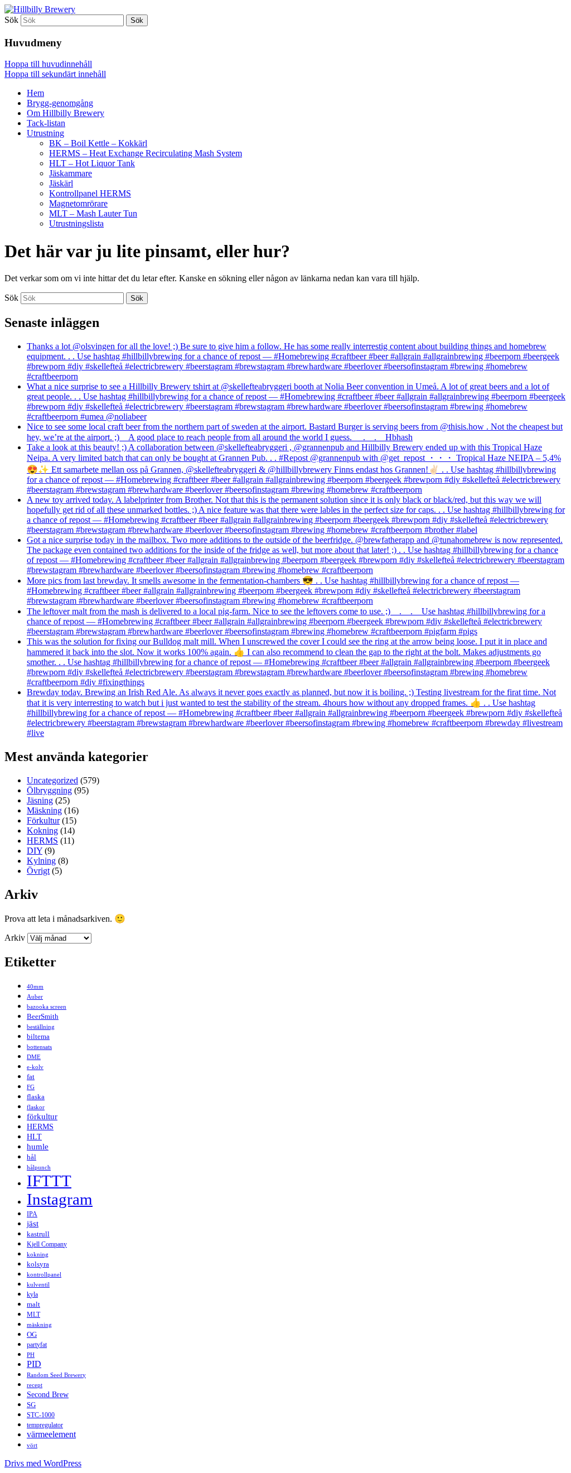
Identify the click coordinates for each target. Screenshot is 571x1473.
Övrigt (38, 870)
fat (31, 1076)
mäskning (39, 1325)
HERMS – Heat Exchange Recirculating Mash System (145, 153)
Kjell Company (47, 1244)
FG (31, 1087)
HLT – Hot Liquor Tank (92, 163)
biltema (38, 1036)
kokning (38, 1254)
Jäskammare (70, 173)
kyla (32, 1294)
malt (33, 1304)
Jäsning (40, 800)
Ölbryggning (49, 790)
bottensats (39, 1047)
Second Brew (48, 1394)
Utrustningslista (76, 223)
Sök (11, 20)
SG (31, 1404)
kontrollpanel (44, 1274)
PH (31, 1355)
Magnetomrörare (78, 203)
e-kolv (35, 1066)
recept (34, 1384)
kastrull (38, 1234)
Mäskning (44, 810)
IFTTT (49, 1181)
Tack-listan (46, 123)
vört (32, 1445)
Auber (35, 997)
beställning (41, 1026)
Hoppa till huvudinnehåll (48, 64)
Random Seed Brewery (56, 1375)
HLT (34, 1136)
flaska (36, 1096)
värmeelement (51, 1434)
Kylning (41, 860)
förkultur (42, 1116)
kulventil (38, 1285)
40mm (35, 986)
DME (34, 1056)
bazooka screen (46, 1006)
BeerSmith (43, 1016)
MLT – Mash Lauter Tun (93, 213)
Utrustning (45, 133)
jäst (32, 1223)
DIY (34, 850)
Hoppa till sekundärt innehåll (55, 74)
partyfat (37, 1345)
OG (32, 1334)
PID (34, 1364)
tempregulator (45, 1425)
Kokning (42, 830)
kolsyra (38, 1264)
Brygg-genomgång (60, 103)
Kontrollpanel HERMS (90, 193)
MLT (33, 1314)
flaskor (36, 1107)
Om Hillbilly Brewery (65, 113)
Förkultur (43, 820)
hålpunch (39, 1167)
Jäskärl (61, 183)
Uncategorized (52, 780)
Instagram (60, 1199)
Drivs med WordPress (42, 1463)
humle (38, 1146)
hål (31, 1157)
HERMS (42, 840)
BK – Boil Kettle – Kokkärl (98, 143)
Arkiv (14, 937)
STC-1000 (41, 1415)
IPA (32, 1214)
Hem (35, 93)
